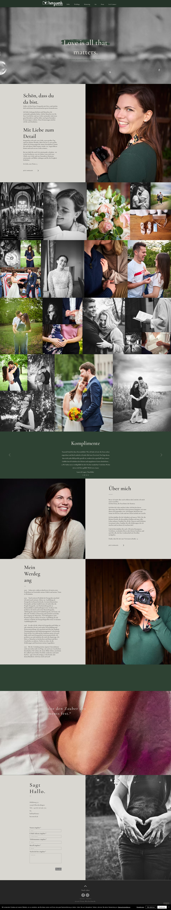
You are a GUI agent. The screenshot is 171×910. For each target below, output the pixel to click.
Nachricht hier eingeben (37, 851)
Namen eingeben (35, 827)
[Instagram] (87, 895)
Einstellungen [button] (140, 907)
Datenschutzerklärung (124, 907)
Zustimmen (162, 907)
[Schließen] (169, 907)
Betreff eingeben (35, 845)
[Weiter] (161, 455)
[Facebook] (83, 895)
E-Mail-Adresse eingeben (37, 833)
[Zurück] (9, 455)
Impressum (82, 898)
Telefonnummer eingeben (38, 839)
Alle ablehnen (151, 907)
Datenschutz (88, 898)
